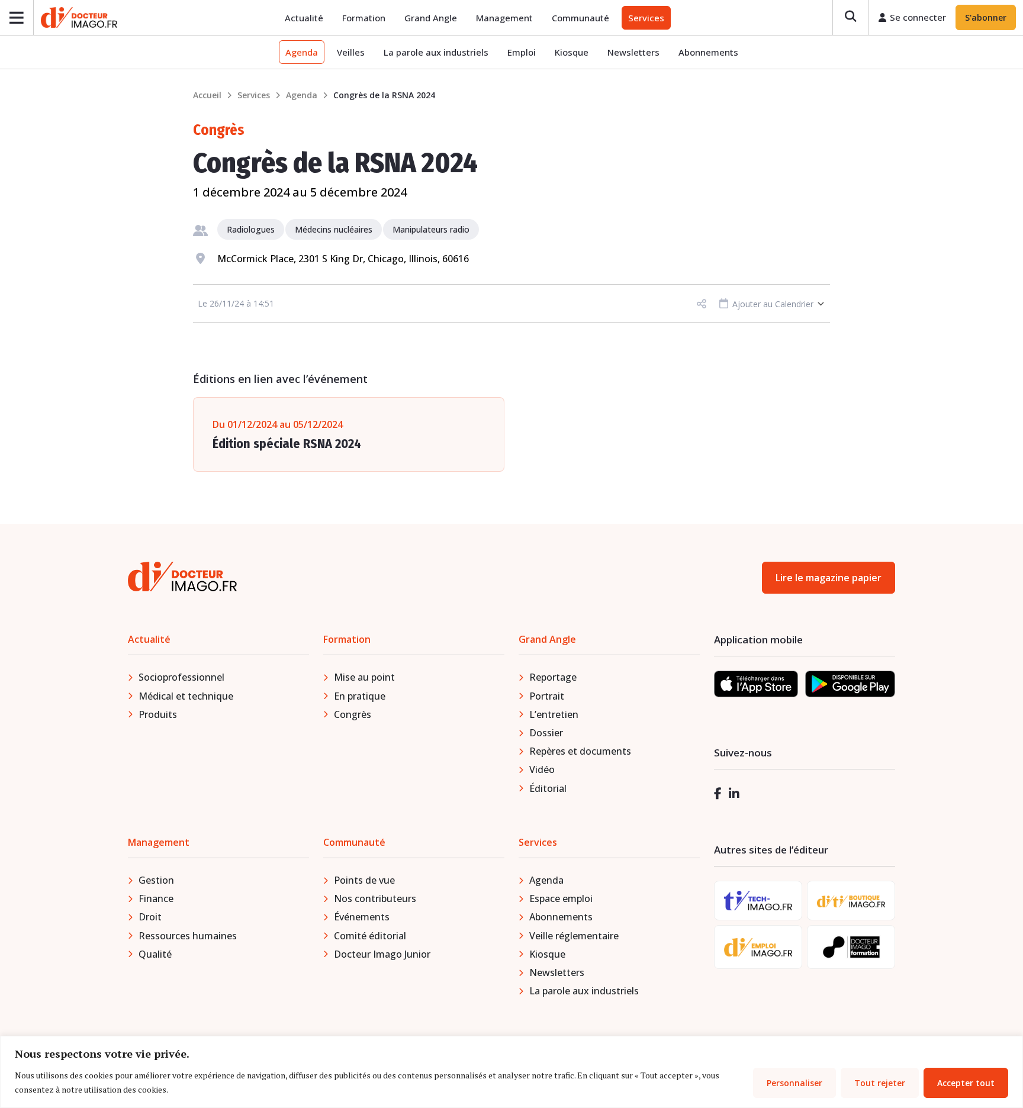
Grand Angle (430, 18)
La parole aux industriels (436, 52)
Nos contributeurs (375, 898)
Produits (158, 714)
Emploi (521, 52)
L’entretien (553, 714)
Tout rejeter (879, 1082)
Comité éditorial (370, 935)
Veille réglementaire (574, 935)
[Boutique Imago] (851, 900)
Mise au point (364, 677)
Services (646, 18)
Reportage (553, 677)
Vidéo (542, 769)
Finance (156, 898)
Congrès (352, 714)
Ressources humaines (188, 935)
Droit (150, 916)
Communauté (580, 18)
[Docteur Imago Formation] (851, 947)
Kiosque (571, 52)
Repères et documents (580, 751)
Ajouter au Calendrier (771, 304)
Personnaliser (794, 1082)
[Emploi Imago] (758, 947)
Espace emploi (561, 898)
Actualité (304, 18)
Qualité (155, 954)
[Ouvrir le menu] (17, 17)
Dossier (546, 732)
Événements (362, 916)
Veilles (351, 52)
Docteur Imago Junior (382, 954)
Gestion (156, 880)
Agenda (301, 52)
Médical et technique (186, 696)
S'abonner (985, 17)
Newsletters (633, 52)
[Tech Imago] (758, 900)
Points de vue (364, 880)
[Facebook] (718, 793)
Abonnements (708, 52)
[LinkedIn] (734, 793)
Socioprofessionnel (181, 677)
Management (504, 18)
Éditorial (548, 788)
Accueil (207, 95)
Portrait (546, 696)
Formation (363, 18)
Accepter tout (966, 1082)
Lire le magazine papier (829, 577)
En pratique (359, 696)
